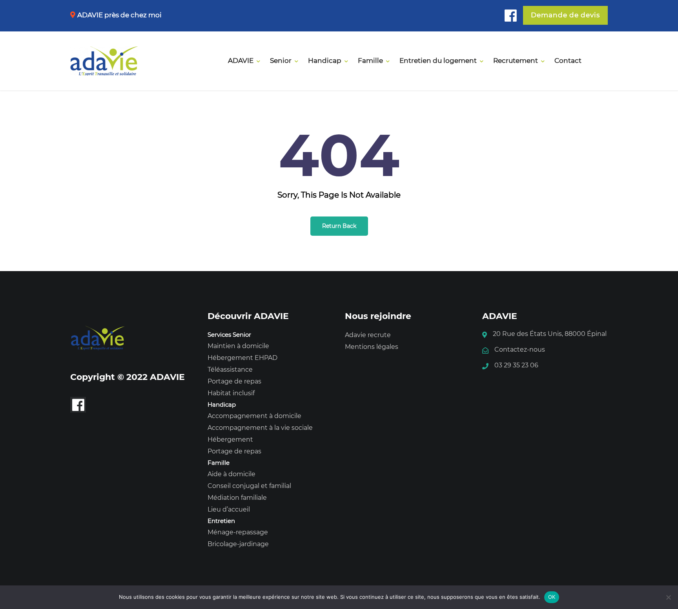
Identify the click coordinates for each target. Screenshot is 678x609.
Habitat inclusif (231, 393)
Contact (567, 60)
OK (552, 597)
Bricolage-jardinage (238, 544)
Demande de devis (565, 15)
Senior (281, 60)
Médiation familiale (237, 497)
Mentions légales (371, 346)
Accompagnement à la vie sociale (260, 427)
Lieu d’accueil (229, 509)
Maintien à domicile (238, 346)
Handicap (324, 60)
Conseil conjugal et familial (249, 486)
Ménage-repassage (238, 532)
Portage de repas (234, 381)
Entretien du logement (438, 60)
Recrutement (515, 60)
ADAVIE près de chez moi (119, 15)
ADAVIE (240, 60)
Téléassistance (230, 369)
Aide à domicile (231, 474)
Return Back (339, 225)
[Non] (668, 597)
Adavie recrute (368, 335)
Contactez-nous (519, 349)
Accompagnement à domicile (254, 416)
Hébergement (230, 439)
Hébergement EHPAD (242, 357)
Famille (370, 60)
